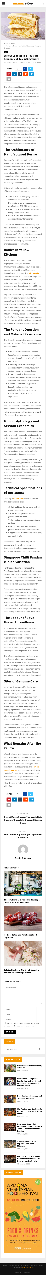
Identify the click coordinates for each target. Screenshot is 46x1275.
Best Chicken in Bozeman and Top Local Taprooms (29, 1097)
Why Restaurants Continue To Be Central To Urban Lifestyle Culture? (29, 1111)
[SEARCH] (39, 1049)
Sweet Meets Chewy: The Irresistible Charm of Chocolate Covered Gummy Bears (23, 819)
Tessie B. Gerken (11, 62)
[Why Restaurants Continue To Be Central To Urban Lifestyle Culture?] (10, 1112)
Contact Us (17, 1272)
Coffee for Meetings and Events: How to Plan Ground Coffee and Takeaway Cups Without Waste (29, 1082)
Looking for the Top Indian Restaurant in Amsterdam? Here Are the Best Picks (28, 1158)
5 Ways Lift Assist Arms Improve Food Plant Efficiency (26, 1143)
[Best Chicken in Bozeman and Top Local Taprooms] (10, 1099)
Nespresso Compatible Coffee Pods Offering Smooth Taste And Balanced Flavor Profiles (29, 1127)
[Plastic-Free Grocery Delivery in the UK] (10, 1068)
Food (5, 52)
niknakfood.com (27, 1267)
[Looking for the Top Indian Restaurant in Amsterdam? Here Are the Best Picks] (10, 1159)
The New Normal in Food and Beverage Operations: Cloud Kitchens (22, 901)
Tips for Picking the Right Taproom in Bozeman (23, 836)
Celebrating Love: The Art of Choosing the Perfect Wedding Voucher (21, 971)
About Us (27, 1272)
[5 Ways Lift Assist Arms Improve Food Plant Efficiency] (10, 1144)
